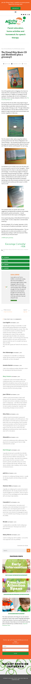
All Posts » (14, 300)
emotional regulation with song (11, 249)
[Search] (28, 550)
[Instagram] (27, 14)
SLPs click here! (15, 643)
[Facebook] (25, 14)
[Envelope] (23, 14)
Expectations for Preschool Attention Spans (16, 594)
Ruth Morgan (7, 450)
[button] (15, 12)
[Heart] (21, 14)
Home (2, 48)
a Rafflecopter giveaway (7, 237)
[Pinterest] (29, 14)
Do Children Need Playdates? (16, 613)
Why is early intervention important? (16, 575)
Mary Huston (7, 376)
